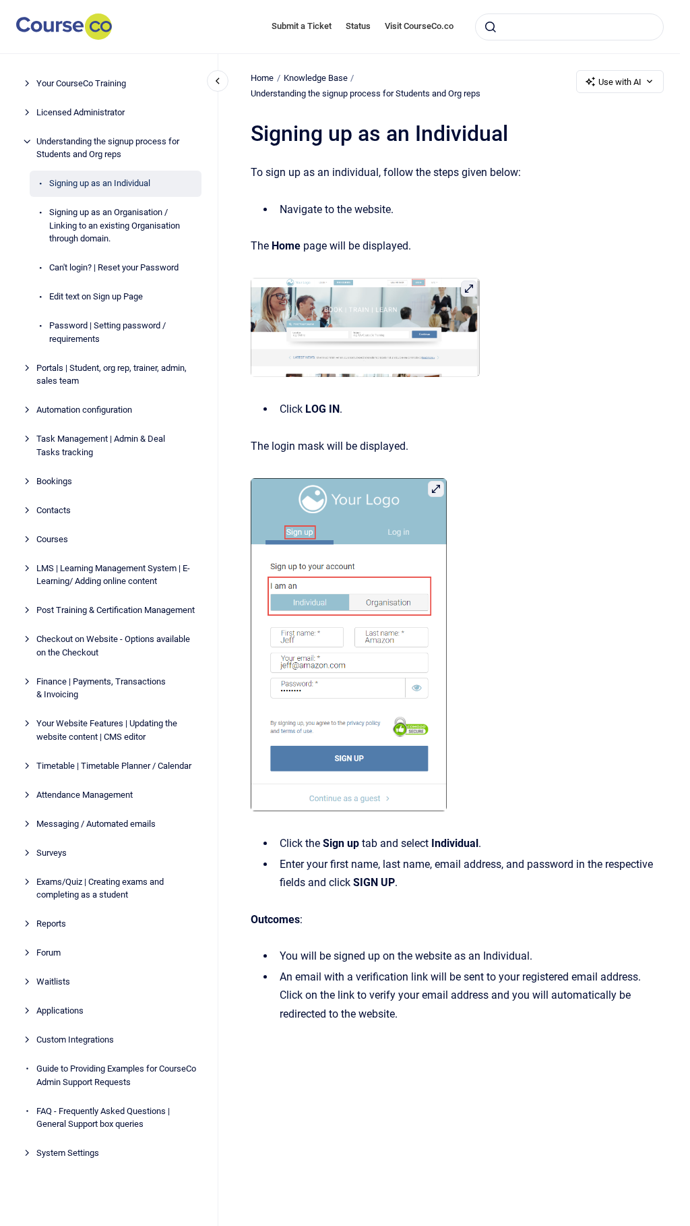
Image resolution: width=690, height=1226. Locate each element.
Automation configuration (84, 410)
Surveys (51, 853)
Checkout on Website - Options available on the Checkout (113, 646)
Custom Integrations (75, 1039)
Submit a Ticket (302, 26)
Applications (60, 1010)
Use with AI (619, 82)
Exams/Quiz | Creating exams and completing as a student (100, 888)
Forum (48, 952)
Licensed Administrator (80, 112)
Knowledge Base (316, 78)
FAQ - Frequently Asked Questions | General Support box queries (103, 1118)
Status (358, 26)
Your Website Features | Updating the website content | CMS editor (106, 730)
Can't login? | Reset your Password (114, 267)
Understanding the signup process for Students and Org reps (107, 148)
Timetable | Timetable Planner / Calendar (113, 766)
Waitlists (53, 981)
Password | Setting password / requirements (107, 332)
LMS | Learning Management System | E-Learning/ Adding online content (113, 575)
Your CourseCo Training (81, 83)
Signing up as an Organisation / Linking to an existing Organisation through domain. (114, 225)
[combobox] (569, 27)
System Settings (67, 1153)
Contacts (53, 510)
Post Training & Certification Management (115, 610)
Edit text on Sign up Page (96, 296)
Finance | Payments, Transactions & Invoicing (101, 688)
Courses (52, 539)
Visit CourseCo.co (419, 26)
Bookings (54, 481)
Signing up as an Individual (99, 183)
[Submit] (490, 27)
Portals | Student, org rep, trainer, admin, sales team (111, 374)
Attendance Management (84, 795)
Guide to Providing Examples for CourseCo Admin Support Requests (116, 1075)
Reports (51, 923)
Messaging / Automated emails (96, 824)
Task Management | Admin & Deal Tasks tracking (100, 445)
